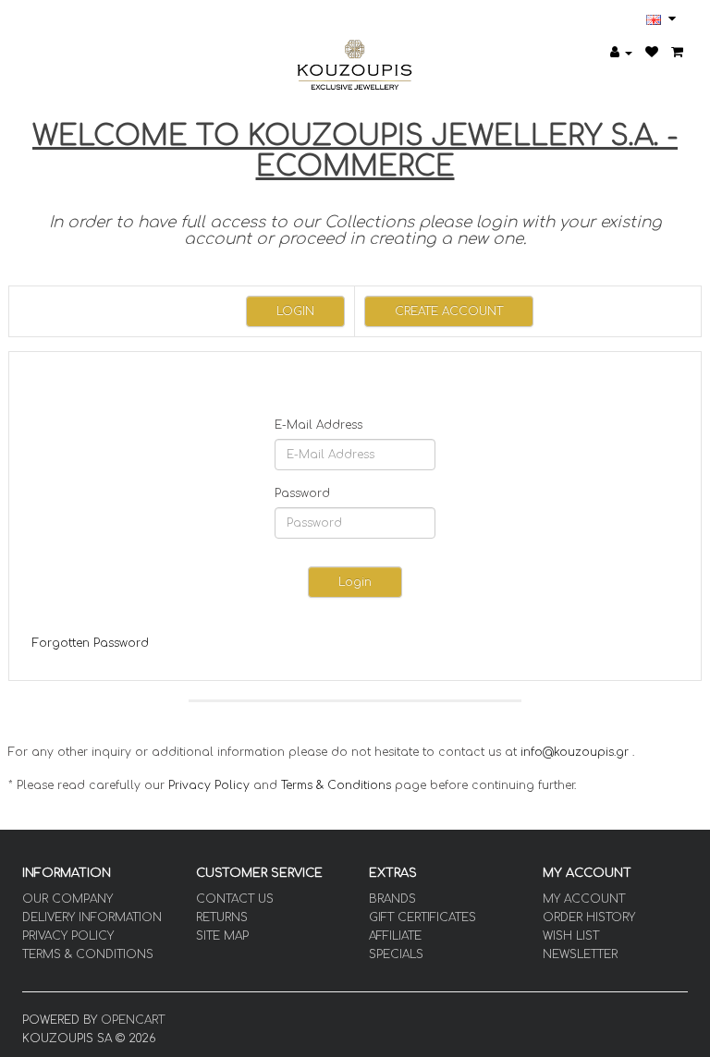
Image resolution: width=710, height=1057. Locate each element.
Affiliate (395, 935)
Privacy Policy (209, 785)
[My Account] (621, 52)
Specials (396, 954)
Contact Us (235, 899)
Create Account (449, 311)
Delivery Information (92, 917)
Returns (222, 917)
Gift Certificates (422, 917)
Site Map (222, 935)
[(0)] (651, 52)
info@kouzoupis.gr (574, 752)
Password (302, 493)
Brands (392, 899)
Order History (589, 917)
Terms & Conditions (336, 785)
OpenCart (133, 1020)
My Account (584, 899)
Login (295, 311)
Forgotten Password (90, 643)
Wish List (571, 935)
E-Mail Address (318, 425)
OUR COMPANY (67, 899)
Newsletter (580, 954)
